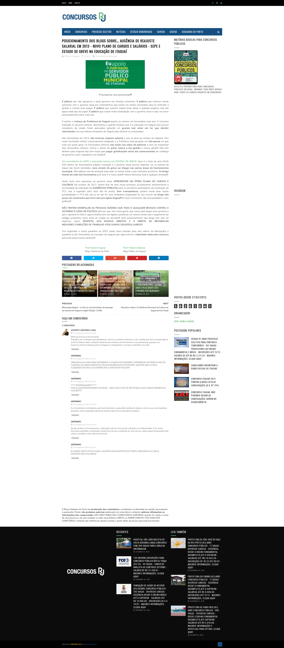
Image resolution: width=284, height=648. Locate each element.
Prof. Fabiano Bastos (134, 247)
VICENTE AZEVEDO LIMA (83, 330)
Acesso (173, 32)
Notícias (120, 32)
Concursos (81, 32)
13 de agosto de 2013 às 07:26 (84, 404)
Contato (77, 3)
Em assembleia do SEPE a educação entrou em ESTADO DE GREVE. (99, 161)
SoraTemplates (76, 644)
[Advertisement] (168, 17)
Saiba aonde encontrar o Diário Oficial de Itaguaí (204, 367)
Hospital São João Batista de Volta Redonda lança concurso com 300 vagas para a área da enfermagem (150, 544)
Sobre (70, 3)
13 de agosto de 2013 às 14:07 (84, 425)
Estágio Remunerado (141, 32)
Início (64, 3)
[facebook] (212, 3)
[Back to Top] (220, 644)
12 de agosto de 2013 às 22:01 (84, 381)
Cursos (161, 32)
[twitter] (217, 3)
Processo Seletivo (102, 32)
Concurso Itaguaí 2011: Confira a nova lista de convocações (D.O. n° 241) (205, 382)
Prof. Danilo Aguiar (95, 247)
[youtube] (221, 3)
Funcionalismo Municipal (106, 56)
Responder (75, 349)
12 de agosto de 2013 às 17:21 (84, 359)
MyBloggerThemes (90, 644)
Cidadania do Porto (192, 32)
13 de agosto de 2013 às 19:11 (84, 447)
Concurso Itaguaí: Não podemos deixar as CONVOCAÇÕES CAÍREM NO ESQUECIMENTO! (203, 397)
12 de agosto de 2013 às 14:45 (84, 333)
